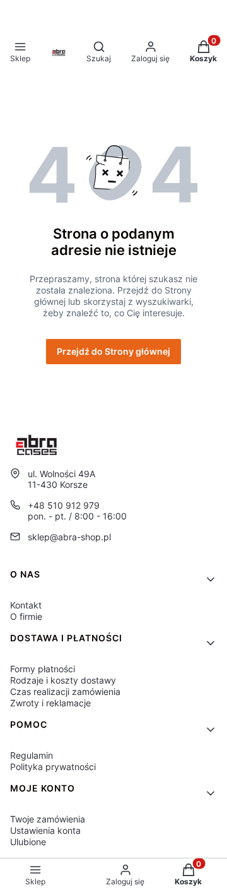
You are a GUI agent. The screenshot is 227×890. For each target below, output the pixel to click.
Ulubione (28, 841)
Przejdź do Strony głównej (113, 351)
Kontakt (26, 605)
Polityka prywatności (53, 766)
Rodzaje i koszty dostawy (63, 680)
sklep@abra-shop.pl (69, 536)
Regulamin (31, 755)
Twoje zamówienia (47, 819)
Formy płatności (42, 668)
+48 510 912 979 (64, 505)
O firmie (26, 616)
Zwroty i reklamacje (50, 702)
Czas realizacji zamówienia (65, 691)
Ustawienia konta (45, 830)
